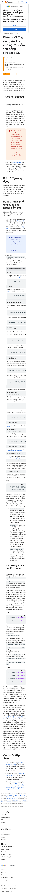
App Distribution (9, 33)
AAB (14, 74)
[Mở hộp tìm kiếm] (16, 2)
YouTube (3, 839)
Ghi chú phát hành (6, 854)
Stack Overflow (5, 849)
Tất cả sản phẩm (5, 880)
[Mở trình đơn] (2, 2)
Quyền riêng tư (12, 885)
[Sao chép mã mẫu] (24, 484)
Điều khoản (4, 885)
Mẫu (2, 820)
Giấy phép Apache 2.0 (12, 798)
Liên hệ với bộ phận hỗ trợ (7, 846)
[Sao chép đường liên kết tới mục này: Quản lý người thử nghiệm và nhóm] (8, 571)
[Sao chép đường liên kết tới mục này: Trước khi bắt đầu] (4, 100)
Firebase (3, 875)
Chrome (3, 872)
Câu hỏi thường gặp (6, 857)
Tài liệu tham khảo (5, 817)
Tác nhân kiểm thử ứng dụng (14, 450)
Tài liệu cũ (3, 859)
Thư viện (3, 822)
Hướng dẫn (4, 814)
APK (8, 74)
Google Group (5, 851)
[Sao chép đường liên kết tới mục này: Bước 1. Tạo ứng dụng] (10, 181)
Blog (2, 832)
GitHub (3, 825)
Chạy (16, 33)
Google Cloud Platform (7, 877)
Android (3, 869)
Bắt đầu (14, 29)
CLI (20, 221)
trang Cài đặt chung (22, 277)
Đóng (14, 25)
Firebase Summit (5, 834)
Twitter (3, 837)
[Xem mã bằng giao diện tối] (22, 484)
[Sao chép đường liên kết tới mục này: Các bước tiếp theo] (10, 759)
